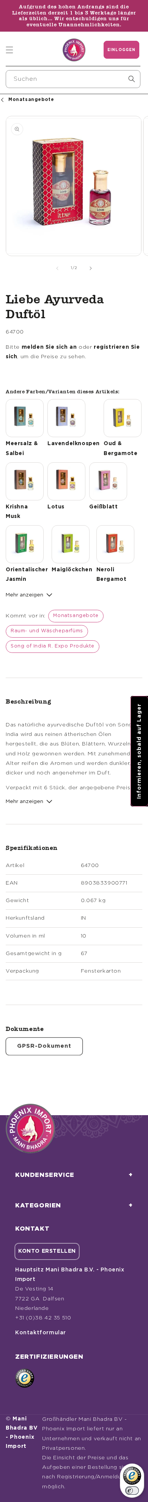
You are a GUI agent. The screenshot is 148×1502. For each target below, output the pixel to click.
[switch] (132, 1490)
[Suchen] (131, 79)
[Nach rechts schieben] (90, 268)
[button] (9, 50)
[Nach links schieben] (57, 268)
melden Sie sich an (49, 347)
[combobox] (73, 79)
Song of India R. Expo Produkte (52, 646)
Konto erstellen (47, 1251)
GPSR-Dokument (44, 1046)
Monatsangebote (75, 615)
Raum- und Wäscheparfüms (47, 630)
